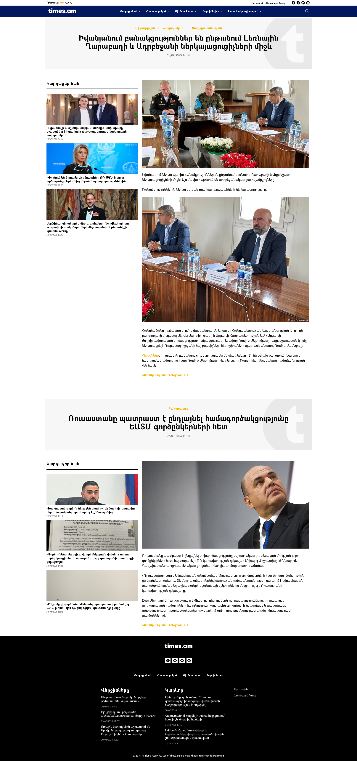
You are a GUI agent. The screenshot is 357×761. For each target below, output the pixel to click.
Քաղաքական (128, 11)
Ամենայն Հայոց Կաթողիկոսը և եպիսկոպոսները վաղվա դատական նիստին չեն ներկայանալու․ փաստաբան (194, 734)
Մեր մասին (257, 2)
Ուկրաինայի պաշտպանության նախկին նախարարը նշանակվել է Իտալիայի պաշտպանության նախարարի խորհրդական (86, 131)
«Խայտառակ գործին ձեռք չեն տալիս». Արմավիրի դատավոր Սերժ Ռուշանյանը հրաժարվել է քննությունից (91, 510)
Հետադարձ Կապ (275, 2)
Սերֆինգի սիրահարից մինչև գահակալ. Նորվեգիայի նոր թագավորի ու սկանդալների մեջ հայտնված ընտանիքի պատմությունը (88, 227)
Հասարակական (156, 11)
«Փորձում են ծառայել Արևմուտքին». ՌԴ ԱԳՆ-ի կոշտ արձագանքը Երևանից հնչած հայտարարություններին (86, 179)
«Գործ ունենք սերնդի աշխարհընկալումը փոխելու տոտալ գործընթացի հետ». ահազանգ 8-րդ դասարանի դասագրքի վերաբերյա (90, 558)
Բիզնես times (191, 675)
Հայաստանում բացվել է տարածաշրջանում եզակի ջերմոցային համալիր (195, 717)
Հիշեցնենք (150, 355)
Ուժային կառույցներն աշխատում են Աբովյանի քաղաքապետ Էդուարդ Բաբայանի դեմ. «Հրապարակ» (125, 730)
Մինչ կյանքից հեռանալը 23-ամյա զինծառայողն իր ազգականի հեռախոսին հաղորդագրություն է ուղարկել (192, 700)
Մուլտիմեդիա (210, 11)
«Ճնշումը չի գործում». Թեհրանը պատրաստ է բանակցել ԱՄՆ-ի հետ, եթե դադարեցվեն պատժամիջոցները (87, 606)
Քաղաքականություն (207, 27)
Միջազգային (145, 27)
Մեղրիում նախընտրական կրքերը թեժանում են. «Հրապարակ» (123, 699)
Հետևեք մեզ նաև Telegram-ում (165, 375)
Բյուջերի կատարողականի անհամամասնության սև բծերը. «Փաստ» (128, 713)
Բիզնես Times (184, 11)
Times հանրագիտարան (243, 11)
